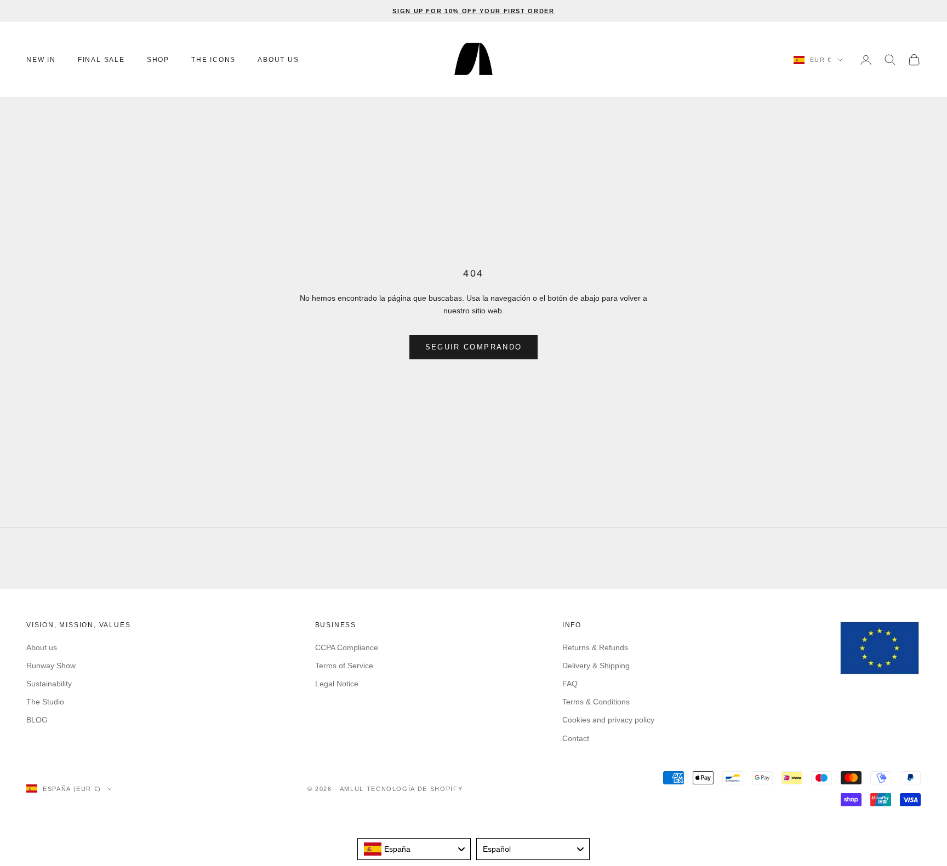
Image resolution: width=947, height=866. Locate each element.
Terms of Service (344, 665)
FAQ (570, 683)
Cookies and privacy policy (608, 719)
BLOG (37, 719)
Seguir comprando (473, 347)
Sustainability (49, 683)
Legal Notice (336, 683)
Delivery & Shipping (596, 665)
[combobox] (414, 849)
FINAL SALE (101, 60)
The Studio (45, 701)
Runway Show (51, 665)
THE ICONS (213, 60)
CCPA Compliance (346, 647)
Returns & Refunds (595, 647)
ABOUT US (278, 60)
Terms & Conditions (596, 701)
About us (41, 647)
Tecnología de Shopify (415, 788)
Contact (575, 738)
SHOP (158, 60)
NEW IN (41, 60)
